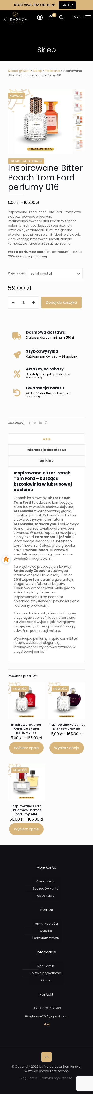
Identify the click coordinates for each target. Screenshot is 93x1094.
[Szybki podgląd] (39, 695)
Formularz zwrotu (45, 938)
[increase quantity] (33, 302)
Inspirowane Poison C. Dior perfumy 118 (66, 726)
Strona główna (19, 70)
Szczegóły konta (45, 888)
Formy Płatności (46, 923)
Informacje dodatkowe (46, 449)
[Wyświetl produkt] (39, 688)
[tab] (46, 439)
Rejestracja (46, 895)
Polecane (52, 70)
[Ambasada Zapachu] (15, 17)
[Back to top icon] (46, 1057)
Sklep (37, 70)
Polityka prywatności (46, 973)
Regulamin (45, 966)
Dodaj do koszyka (61, 302)
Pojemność (16, 273)
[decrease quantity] (13, 302)
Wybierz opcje (26, 747)
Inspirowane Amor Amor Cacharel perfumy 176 (26, 728)
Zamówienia (46, 881)
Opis (47, 439)
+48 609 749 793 (48, 1008)
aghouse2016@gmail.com (48, 1016)
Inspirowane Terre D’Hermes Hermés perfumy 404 (26, 810)
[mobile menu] (76, 17)
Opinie (47, 460)
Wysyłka (45, 931)
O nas (45, 980)
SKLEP (67, 5)
